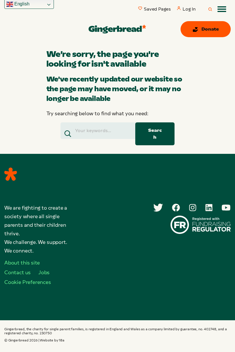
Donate (210, 29)
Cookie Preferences (27, 282)
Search (155, 134)
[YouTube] (226, 208)
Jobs (44, 272)
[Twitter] (158, 208)
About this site (22, 263)
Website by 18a (52, 340)
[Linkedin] (209, 208)
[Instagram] (192, 208)
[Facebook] (176, 208)
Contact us (17, 272)
